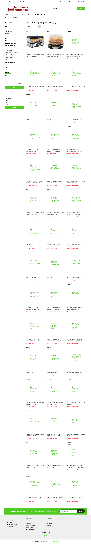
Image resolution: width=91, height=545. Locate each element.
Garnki (7, 26)
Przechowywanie (9, 36)
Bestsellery (23, 14)
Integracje (49, 525)
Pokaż (14, 107)
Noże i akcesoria (9, 29)
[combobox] (33, 26)
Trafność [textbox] (28, 26)
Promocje (30, 14)
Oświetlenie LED (9, 57)
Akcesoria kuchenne (10, 45)
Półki (6, 67)
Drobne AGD (8, 48)
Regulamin (28, 523)
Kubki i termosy (9, 40)
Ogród (6, 65)
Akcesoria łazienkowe (10, 62)
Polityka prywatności (30, 525)
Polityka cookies (29, 527)
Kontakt (37, 14)
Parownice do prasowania (12, 52)
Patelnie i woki (9, 31)
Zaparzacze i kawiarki (10, 43)
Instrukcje (44, 14)
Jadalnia (7, 38)
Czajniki (7, 33)
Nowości (16, 14)
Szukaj (14, 87)
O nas (48, 521)
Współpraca (49, 523)
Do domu (8, 59)
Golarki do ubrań (10, 50)
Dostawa (28, 521)
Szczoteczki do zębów (11, 54)
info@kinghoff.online (12, 524)
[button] (29, 518)
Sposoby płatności (30, 529)
